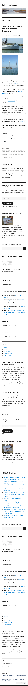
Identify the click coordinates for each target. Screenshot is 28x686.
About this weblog (7, 663)
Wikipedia (22, 121)
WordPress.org (7, 355)
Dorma (16, 83)
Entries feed (7, 351)
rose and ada (17, 155)
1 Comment (10, 157)
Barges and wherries (15, 148)
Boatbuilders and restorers (8, 150)
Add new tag (21, 154)
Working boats (13, 154)
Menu (23, 4)
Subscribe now (8, 203)
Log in (5, 349)
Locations (4, 153)
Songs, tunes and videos (8, 670)
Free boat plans (6, 666)
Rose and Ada (11, 100)
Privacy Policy (6, 673)
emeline (7, 155)
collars (3, 155)
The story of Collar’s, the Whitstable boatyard (12, 28)
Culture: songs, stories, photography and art (15, 151)
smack (22, 155)
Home (4, 660)
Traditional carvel (6, 154)
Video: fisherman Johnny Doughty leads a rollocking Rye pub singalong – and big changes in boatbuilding (15, 511)
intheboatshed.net (9, 5)
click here (4, 273)
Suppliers (19, 153)
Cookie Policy (7, 680)
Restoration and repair (12, 153)
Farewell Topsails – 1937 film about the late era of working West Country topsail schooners (14, 494)
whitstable (4, 157)
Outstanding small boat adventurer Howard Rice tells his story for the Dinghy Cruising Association (13, 505)
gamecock (12, 155)
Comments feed (8, 353)
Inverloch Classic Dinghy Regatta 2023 (14, 502)
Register (6, 347)
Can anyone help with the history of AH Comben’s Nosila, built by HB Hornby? (14, 312)
